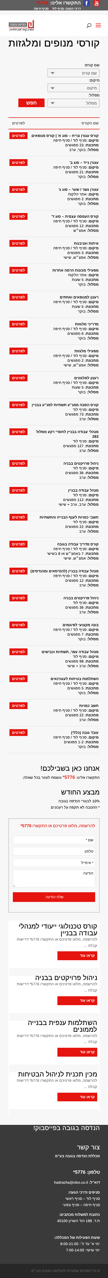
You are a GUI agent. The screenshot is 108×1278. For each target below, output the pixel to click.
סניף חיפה (41, 8)
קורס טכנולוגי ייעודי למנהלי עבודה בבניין (58, 929)
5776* (42, 2)
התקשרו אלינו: (64, 2)
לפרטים (18, 136)
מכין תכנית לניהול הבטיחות (57, 1074)
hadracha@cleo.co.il (71, 1182)
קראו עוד (87, 955)
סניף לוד (58, 8)
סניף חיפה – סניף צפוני (81, 1205)
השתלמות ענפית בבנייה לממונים (62, 1026)
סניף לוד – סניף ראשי (82, 1198)
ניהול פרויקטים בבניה (66, 978)
